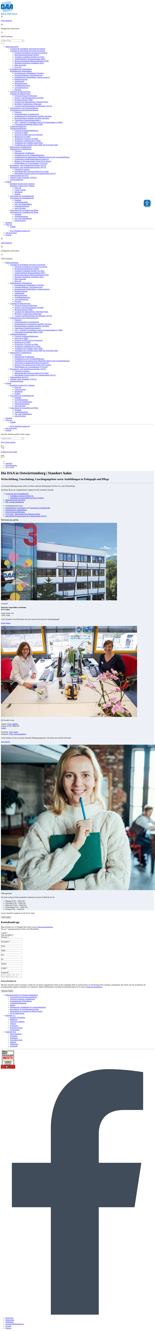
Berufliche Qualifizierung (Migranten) (28, 104)
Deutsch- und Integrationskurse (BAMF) (29, 98)
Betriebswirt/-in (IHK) (23, 137)
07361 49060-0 (12, 724)
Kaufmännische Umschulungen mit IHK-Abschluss (33, 116)
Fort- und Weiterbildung (23, 204)
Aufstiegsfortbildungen (18, 126)
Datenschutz (9, 1320)
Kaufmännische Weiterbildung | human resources (32, 77)
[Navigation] (4, 43)
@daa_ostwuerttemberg (17, 734)
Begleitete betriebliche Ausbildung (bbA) (29, 63)
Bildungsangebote (11, 47)
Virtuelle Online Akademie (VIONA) (23, 178)
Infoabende (19, 192)
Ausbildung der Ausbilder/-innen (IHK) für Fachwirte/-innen (36, 145)
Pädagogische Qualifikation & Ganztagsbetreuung (28, 1007)
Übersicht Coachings (22, 169)
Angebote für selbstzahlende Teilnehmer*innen (31, 102)
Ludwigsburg (15, 1030)
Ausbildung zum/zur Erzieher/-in (21, 496)
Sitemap (8, 1328)
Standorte (18, 200)
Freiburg (13, 1024)
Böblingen (13, 1019)
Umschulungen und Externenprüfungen (24, 108)
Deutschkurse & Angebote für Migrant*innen (26, 1011)
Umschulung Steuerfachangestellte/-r (28, 120)
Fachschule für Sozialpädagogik (16, 494)
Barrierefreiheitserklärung (14, 1324)
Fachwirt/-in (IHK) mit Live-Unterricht (28, 135)
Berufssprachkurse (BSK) (24, 100)
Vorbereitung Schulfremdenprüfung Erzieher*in (32, 159)
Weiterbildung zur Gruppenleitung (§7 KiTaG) (31, 163)
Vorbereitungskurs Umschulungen (27, 114)
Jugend (12, 1005)
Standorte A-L (10, 1015)
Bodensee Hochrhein (17, 1017)
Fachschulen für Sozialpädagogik (22, 196)
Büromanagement (21, 83)
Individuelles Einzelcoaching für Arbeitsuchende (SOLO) (35, 173)
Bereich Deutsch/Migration (15, 512)
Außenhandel (19, 81)
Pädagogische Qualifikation (24, 153)
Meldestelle (9, 1322)
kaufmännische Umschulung (15, 508)
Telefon (3, 964)
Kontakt (17, 194)
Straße (3, 950)
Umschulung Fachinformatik (40, 508)
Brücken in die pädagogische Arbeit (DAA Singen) (33, 161)
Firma (3, 946)
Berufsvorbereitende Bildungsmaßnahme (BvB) (32, 61)
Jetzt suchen (6, 917)
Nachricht (5, 973)
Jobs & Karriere (20, 208)
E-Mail (3, 728)
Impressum (9, 1318)
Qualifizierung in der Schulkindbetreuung (29, 155)
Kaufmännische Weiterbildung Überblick (29, 73)
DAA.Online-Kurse (17, 1013)
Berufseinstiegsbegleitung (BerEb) (27, 55)
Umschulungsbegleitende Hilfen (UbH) (29, 124)
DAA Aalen (13, 732)
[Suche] (2, 43)
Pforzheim (13, 1036)
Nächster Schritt (7, 991)
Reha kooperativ (20, 65)
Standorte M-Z (10, 1032)
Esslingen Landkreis (17, 1022)
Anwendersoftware (21, 88)
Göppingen (14, 1026)
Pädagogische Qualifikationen (20, 147)
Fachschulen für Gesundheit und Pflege (24, 210)
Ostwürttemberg (11, 465)
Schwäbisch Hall (16, 1040)
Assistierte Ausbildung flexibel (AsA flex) (29, 57)
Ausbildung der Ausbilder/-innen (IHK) (29, 143)
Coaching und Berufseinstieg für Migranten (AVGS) (33, 106)
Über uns (18, 188)
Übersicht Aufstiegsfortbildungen (26, 130)
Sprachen (18, 90)
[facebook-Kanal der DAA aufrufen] (77, 1314)
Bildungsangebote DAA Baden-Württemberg (21, 995)
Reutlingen (14, 1038)
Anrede (4, 933)
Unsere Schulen (20, 190)
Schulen (8, 182)
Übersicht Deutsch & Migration (26, 96)
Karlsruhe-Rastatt (16, 1028)
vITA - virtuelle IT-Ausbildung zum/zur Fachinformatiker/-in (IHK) (39, 122)
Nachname (5, 942)
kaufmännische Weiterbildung (16, 510)
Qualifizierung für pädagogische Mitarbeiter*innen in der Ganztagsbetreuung (42, 157)
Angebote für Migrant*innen (20, 92)
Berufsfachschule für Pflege (15, 500)
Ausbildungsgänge (21, 202)
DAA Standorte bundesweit (20, 231)
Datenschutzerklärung (45, 927)
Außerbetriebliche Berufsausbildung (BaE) (30, 59)
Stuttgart (13, 1042)
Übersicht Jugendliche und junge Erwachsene (31, 53)
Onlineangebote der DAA (19, 176)
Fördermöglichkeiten (22, 206)
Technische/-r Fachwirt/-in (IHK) (26, 139)
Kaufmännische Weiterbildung (21, 69)
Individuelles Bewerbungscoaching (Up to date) (32, 171)
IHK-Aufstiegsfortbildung (14, 502)
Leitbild (13, 227)
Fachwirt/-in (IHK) (21, 133)
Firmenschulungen (16, 180)
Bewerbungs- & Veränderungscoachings (24, 1009)
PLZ (2, 955)
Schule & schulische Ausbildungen (22, 999)
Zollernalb (13, 1046)
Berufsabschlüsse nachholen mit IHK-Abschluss (32, 118)
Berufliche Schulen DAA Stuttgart (22, 184)
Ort (2, 959)
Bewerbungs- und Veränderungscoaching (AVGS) (28, 165)
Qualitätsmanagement (22, 85)
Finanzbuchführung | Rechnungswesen (28, 75)
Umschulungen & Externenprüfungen (23, 997)
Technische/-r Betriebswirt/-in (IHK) (28, 141)
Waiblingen (14, 1044)
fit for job (18, 67)
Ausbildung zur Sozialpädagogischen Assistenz (27, 498)
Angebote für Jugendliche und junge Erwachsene (27, 49)
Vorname (5, 937)
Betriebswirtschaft (21, 79)
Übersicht (18, 112)
